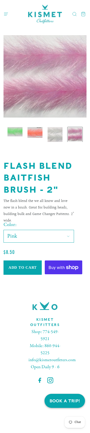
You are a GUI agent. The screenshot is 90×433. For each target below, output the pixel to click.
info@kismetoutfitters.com (52, 360)
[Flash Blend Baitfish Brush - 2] (15, 132)
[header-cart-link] (83, 14)
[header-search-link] (74, 14)
